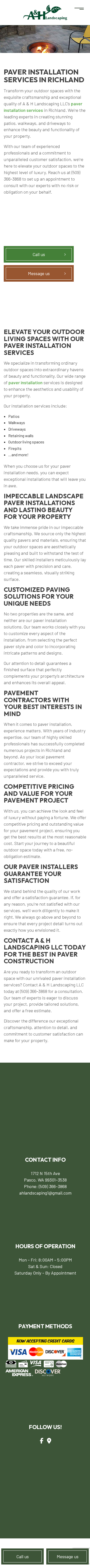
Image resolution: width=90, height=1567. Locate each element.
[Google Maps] (49, 1440)
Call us (22, 1556)
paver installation (25, 382)
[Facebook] (41, 1440)
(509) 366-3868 (53, 1186)
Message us (67, 1556)
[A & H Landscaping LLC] (45, 12)
